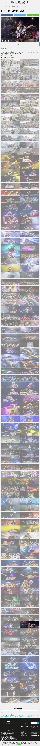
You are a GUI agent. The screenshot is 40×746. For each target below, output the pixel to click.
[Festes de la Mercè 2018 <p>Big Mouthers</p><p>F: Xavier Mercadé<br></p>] (10, 63)
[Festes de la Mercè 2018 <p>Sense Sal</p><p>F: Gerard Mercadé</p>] (10, 550)
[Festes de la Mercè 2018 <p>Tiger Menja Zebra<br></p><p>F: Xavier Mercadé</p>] (10, 673)
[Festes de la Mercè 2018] (29, 70)
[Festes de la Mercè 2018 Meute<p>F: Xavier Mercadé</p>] (10, 379)
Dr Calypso (14, 714)
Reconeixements (23, 731)
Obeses (12, 715)
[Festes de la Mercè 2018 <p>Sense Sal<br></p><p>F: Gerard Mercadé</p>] (29, 543)
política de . (14, 744)
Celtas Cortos (8, 714)
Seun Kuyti (31, 715)
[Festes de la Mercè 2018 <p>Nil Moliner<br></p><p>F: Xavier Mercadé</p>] (29, 440)
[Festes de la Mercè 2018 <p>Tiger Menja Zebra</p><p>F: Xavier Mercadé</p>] (29, 673)
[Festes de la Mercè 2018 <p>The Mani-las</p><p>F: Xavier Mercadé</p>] (29, 591)
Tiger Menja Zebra (13, 716)
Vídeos (13, 6)
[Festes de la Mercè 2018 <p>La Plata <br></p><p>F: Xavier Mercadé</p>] (10, 351)
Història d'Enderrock (24, 730)
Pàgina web (20, 710)
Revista (24, 6)
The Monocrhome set (5, 716)
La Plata (32, 714)
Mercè (30, 716)
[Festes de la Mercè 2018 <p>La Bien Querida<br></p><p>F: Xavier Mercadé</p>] (29, 228)
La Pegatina (29, 714)
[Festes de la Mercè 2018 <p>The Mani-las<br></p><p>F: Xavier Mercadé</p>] (10, 591)
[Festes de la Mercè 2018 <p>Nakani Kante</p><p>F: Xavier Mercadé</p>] (10, 413)
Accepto (19, 744)
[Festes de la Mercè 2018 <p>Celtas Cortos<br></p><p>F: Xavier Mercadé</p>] (29, 146)
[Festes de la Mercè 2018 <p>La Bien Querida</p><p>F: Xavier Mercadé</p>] (10, 235)
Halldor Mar (18, 714)
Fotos (29, 6)
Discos (18, 6)
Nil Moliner (8, 715)
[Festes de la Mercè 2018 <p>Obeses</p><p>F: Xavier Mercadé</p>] (29, 454)
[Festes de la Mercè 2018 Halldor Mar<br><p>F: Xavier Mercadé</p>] (29, 200)
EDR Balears (16, 7)
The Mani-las (35, 715)
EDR (34, 6)
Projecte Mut (16, 715)
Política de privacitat (24, 735)
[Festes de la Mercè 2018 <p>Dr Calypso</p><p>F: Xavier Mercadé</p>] (29, 159)
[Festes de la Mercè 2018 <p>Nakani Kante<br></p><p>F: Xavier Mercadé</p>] (29, 406)
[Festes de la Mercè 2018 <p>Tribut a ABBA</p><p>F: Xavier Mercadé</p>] (29, 694)
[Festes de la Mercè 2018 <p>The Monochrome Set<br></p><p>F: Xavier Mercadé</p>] (10, 653)
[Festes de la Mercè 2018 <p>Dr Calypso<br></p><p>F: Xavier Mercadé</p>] (10, 159)
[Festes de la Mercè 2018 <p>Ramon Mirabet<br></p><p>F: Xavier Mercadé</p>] (10, 509)
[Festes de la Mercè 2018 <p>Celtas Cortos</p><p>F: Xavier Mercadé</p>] (10, 152)
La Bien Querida (23, 714)
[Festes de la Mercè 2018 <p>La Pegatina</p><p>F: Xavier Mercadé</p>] (10, 262)
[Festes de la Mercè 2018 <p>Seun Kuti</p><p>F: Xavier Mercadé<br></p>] (29, 557)
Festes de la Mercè (25, 716)
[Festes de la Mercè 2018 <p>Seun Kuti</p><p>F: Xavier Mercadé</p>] (10, 564)
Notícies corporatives (24, 729)
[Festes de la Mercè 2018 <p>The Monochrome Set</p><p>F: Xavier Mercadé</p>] (29, 653)
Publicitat (22, 732)
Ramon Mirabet (22, 715)
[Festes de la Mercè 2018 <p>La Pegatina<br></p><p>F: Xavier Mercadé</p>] (29, 255)
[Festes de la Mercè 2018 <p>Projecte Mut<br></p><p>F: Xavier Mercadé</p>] (10, 502)
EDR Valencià (23, 7)
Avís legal (22, 734)
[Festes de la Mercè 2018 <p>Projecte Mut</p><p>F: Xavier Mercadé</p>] (29, 502)
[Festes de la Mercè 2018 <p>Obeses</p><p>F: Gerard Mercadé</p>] (10, 474)
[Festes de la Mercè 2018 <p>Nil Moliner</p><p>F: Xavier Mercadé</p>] (10, 433)
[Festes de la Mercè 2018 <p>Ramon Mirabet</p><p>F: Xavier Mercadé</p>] (29, 509)
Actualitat (7, 6)
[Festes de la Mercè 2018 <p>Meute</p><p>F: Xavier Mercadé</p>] (29, 379)
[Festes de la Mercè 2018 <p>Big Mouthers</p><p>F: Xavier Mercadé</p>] (29, 63)
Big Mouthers (3, 714)
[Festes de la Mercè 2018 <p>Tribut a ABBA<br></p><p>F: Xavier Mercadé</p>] (10, 694)
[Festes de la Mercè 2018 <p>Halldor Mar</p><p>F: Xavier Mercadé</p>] (10, 207)
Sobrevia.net (36, 728)
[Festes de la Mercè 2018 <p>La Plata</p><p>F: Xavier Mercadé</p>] (29, 351)
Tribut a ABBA (19, 716)
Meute (36, 714)
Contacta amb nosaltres (24, 733)
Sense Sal (27, 715)
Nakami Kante (3, 715)
